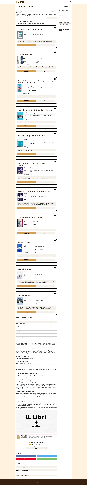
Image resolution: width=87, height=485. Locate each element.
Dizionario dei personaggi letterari (64, 30)
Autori (34, 1)
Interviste (63, 1)
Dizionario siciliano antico (64, 17)
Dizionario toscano (62, 26)
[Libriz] (20, 2)
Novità (58, 1)
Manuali (49, 1)
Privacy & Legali (34, 482)
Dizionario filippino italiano (64, 22)
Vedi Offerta (26, 45)
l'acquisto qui (27, 366)
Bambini (68, 1)
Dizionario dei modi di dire (64, 24)
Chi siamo (17, 482)
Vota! (36, 448)
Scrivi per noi (29, 482)
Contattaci (39, 482)
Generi (38, 1)
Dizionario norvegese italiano (22, 470)
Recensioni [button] (46, 45)
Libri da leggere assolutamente (65, 7)
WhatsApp (47, 458)
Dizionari (53, 1)
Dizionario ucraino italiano (64, 19)
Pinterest (26, 458)
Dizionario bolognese (20, 467)
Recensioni (43, 1)
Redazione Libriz (24, 435)
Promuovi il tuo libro (23, 482)
